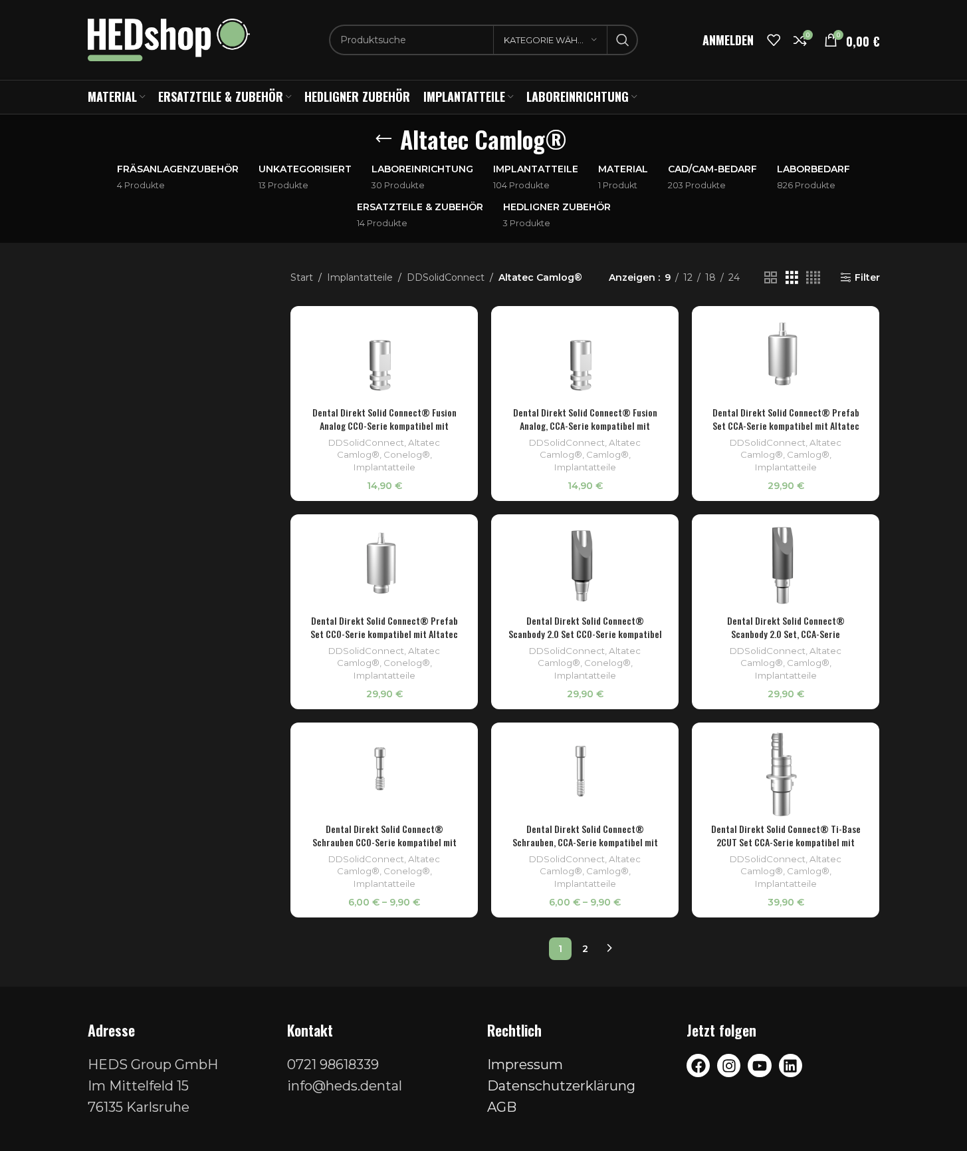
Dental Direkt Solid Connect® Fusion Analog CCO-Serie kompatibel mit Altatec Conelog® (384, 425)
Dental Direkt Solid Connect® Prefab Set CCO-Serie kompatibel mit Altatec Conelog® (384, 633)
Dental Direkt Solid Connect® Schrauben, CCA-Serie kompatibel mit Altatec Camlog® (585, 842)
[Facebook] (698, 1065)
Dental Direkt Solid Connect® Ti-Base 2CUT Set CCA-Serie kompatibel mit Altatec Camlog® (786, 842)
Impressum (525, 1064)
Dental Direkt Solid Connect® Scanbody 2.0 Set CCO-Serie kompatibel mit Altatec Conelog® (585, 633)
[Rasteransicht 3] (792, 277)
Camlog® (607, 454)
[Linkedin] (790, 1065)
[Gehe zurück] (383, 139)
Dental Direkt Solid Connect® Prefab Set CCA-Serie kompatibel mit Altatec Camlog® (785, 425)
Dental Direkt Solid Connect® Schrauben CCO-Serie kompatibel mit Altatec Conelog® (384, 842)
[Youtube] (759, 1065)
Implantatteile (360, 277)
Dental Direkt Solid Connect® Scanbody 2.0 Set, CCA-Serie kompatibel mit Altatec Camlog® (786, 633)
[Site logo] (169, 39)
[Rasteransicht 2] (770, 277)
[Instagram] (728, 1065)
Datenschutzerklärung (561, 1086)
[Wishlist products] (773, 40)
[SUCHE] (622, 40)
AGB (501, 1107)
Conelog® (406, 454)
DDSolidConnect (445, 277)
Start (301, 277)
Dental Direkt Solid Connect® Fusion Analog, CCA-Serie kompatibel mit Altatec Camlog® (585, 425)
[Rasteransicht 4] (813, 277)
